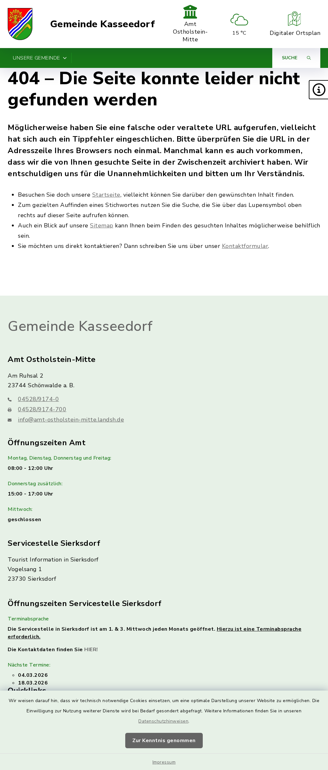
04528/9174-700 (42, 409)
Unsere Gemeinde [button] (36, 57)
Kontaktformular (245, 246)
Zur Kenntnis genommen (164, 740)
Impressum (164, 762)
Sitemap (101, 225)
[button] (318, 89)
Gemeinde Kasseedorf (102, 24)
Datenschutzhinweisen (163, 721)
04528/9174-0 (38, 399)
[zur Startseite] (20, 24)
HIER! (91, 649)
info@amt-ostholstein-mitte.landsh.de (71, 419)
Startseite (106, 195)
